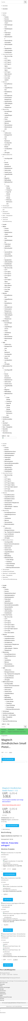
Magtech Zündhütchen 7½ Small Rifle (12, 866)
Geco (4, 889)
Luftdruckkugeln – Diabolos (11, 506)
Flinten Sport (7, 32)
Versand (2, 998)
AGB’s (1, 995)
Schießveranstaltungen (8, 571)
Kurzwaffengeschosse (10, 512)
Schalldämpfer (8, 52)
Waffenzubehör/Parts (8, 540)
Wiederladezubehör (9, 524)
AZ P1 (5, 58)
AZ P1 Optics (7, 60)
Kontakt (4, 13)
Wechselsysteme (8, 461)
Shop (1, 985)
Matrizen (6, 123)
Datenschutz (3, 993)
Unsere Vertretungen (5, 987)
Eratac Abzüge (9, 559)
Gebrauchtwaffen (8, 465)
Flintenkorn (9, 190)
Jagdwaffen (7, 34)
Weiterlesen (8, 899)
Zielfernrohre (7, 133)
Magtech (3, 731)
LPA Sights (7, 152)
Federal (4, 918)
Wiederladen (6, 109)
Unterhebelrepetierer (9, 453)
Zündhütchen (7, 121)
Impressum (2, 992)
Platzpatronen (7, 107)
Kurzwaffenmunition (9, 494)
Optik (4, 131)
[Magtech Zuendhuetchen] (14, 774)
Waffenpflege (7, 180)
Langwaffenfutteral (9, 551)
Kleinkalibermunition (9, 498)
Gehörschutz (7, 170)
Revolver (6, 19)
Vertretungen (6, 205)
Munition (5, 81)
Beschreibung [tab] (6, 829)
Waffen (4, 15)
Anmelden (5, 5)
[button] (14, 582)
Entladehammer (8, 168)
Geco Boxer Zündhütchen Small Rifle (12, 891)
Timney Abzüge (10, 565)
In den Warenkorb (8, 759)
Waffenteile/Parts (8, 557)
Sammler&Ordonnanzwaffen (11, 463)
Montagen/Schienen (9, 530)
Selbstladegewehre (9, 455)
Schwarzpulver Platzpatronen (11, 502)
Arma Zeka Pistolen (7, 54)
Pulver (6, 119)
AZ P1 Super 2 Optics (9, 485)
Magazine (6, 178)
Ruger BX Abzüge (10, 563)
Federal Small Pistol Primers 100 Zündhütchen (15, 956)
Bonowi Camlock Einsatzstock (7, 164)
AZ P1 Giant (7, 76)
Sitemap (2, 1000)
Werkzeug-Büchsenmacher (9, 201)
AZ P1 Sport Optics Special (10, 486)
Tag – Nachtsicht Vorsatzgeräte (8, 140)
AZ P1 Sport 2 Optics (9, 483)
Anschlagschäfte (8, 542)
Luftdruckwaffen (8, 50)
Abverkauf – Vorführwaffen (9, 573)
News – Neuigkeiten (7, 215)
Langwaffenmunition (9, 496)
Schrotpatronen (8, 95)
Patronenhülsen (8, 125)
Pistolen (6, 17)
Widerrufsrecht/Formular (6, 997)
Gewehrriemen (8, 172)
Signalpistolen (8, 48)
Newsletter (5, 217)
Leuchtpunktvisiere (9, 536)
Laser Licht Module (9, 534)
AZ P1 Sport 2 (7, 62)
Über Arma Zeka (8, 56)
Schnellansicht (6, 907)
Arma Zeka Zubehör (9, 490)
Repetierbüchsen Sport (10, 451)
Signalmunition (8, 101)
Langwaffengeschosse (10, 514)
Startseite (3, 729)
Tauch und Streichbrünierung (10, 579)
